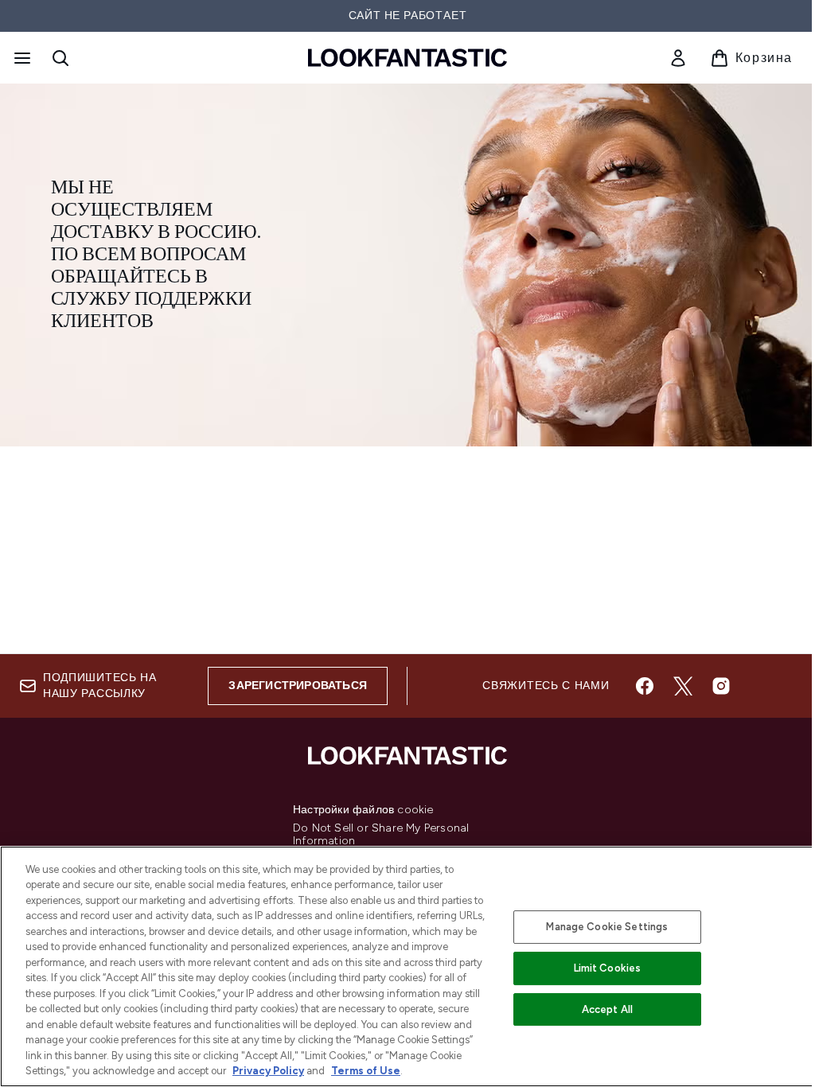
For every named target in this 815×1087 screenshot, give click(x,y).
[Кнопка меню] (20, 58)
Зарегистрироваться (297, 685)
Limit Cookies (607, 968)
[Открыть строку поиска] (60, 58)
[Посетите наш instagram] (721, 686)
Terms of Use (365, 1071)
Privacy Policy (268, 1071)
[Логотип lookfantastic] (407, 58)
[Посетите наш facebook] (645, 686)
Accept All (607, 1009)
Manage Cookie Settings (607, 927)
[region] (407, 966)
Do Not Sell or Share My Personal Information (381, 834)
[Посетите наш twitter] (683, 686)
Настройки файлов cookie (363, 810)
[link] (678, 58)
